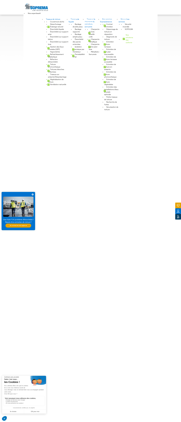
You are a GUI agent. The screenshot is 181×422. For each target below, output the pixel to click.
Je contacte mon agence (18, 225)
